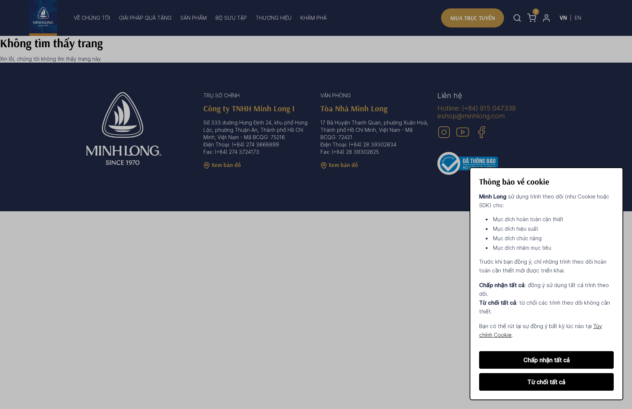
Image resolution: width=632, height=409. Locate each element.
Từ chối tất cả (546, 382)
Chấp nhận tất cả (546, 360)
